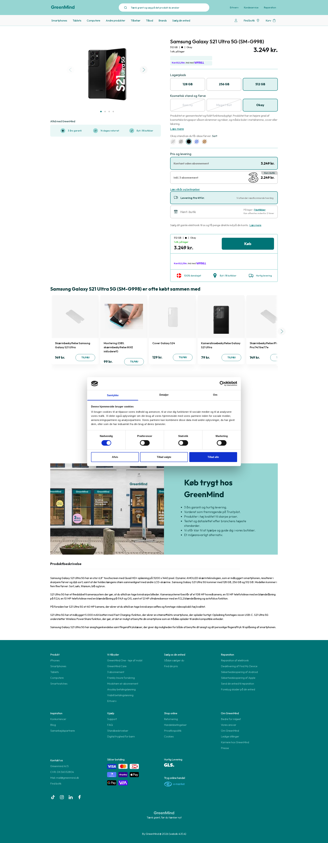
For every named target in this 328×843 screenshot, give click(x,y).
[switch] (145, 443)
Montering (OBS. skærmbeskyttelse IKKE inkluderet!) (118, 347)
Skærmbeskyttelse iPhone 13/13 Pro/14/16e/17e (269, 345)
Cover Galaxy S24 (163, 343)
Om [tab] (215, 394)
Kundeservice (251, 7)
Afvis (115, 457)
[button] (101, 111)
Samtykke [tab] (113, 395)
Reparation (270, 7)
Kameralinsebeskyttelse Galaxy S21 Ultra (220, 345)
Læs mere (177, 129)
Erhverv (234, 7)
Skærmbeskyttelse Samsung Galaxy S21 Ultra (72, 345)
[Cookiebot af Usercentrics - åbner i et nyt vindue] (222, 383)
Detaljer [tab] (164, 394)
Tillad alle (213, 457)
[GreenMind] (63, 7)
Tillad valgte (164, 457)
